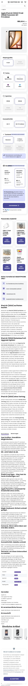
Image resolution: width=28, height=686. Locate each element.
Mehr (17, 157)
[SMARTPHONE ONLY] (14, 2)
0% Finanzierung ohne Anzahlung (15, 283)
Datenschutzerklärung (8, 670)
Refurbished (17, 572)
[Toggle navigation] (2, 2)
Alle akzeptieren (14, 679)
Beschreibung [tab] (5, 433)
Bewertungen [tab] (14, 433)
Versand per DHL (10, 294)
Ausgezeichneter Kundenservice (14, 299)
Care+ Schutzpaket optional (13, 289)
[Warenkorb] (25, 2)
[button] (22, 2)
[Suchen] (25, 5)
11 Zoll (16, 584)
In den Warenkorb (7, 240)
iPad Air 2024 (18, 581)
